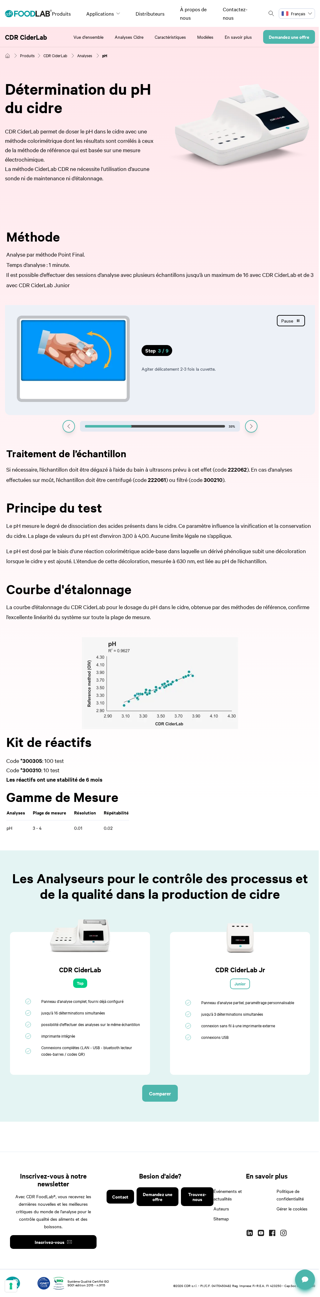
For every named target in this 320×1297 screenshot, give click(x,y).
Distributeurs (150, 13)
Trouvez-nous (197, 1196)
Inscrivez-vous (49, 1242)
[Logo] (28, 13)
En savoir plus (238, 37)
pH (104, 55)
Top (80, 983)
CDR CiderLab (26, 37)
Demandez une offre (289, 36)
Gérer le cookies (292, 1208)
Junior (240, 984)
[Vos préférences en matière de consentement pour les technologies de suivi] (11, 1286)
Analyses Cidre (129, 37)
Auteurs (221, 1208)
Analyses (84, 55)
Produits (61, 13)
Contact (120, 1196)
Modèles (205, 37)
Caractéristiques (170, 37)
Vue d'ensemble (88, 37)
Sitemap (221, 1218)
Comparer (160, 1093)
